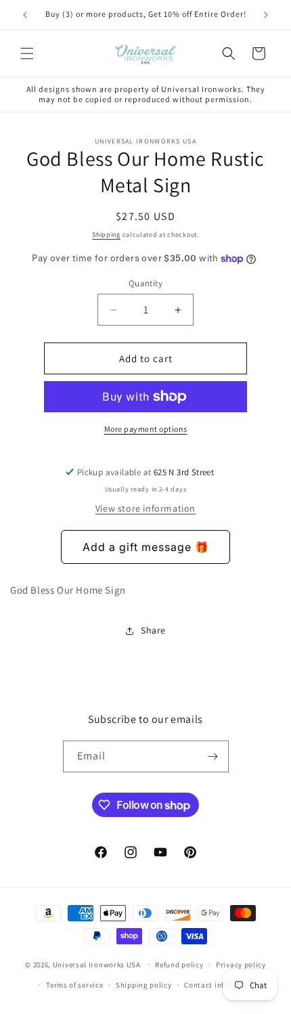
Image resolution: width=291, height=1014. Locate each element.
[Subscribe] (213, 756)
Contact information (220, 985)
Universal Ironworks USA (97, 964)
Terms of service (74, 985)
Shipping (106, 234)
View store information (145, 508)
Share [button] (153, 630)
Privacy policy (241, 964)
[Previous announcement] (25, 15)
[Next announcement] (266, 15)
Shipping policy (144, 985)
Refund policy (179, 964)
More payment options (145, 429)
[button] (27, 53)
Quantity (145, 283)
